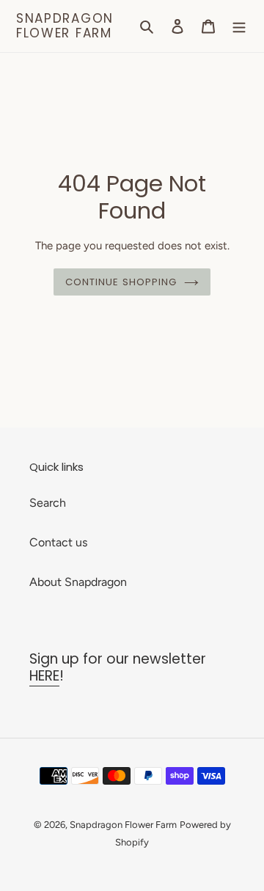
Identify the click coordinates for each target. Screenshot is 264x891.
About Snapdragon (78, 582)
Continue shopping (121, 282)
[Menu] (239, 26)
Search (47, 503)
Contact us (58, 542)
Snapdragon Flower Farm (65, 26)
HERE (44, 676)
